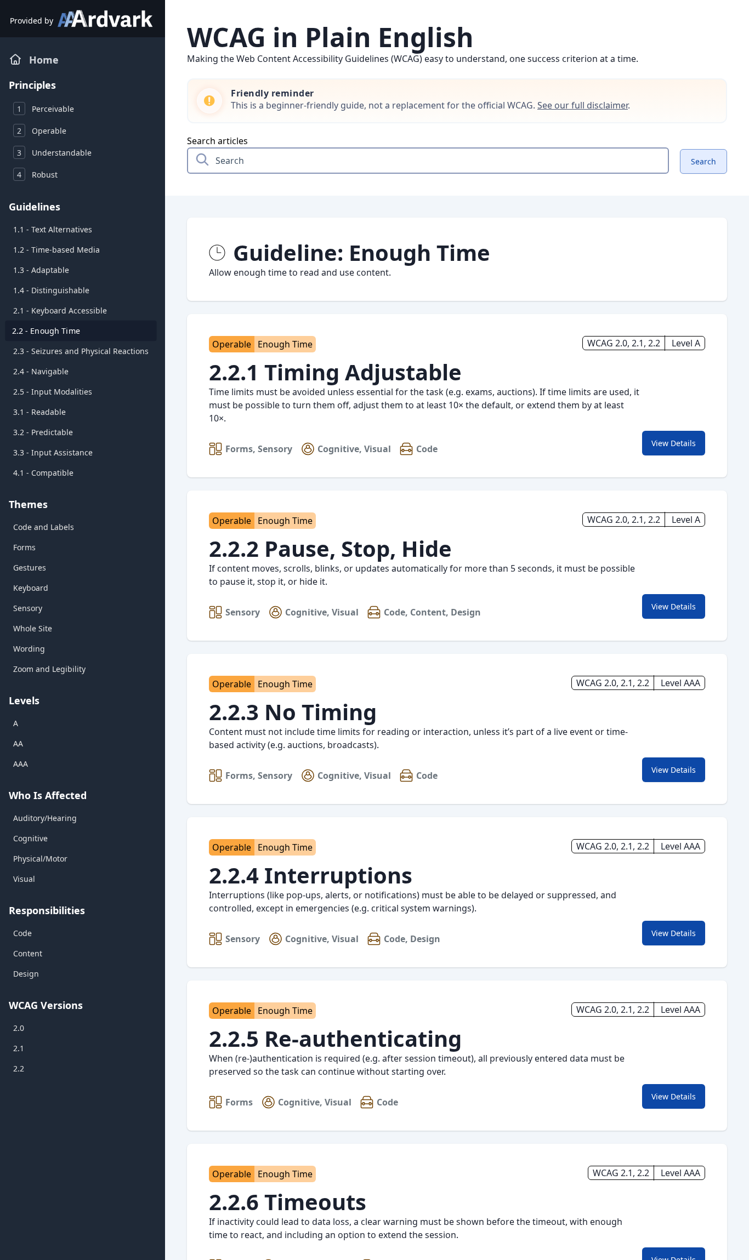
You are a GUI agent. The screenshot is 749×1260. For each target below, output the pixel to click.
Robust (37, 174)
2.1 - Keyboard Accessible (60, 310)
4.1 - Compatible (43, 472)
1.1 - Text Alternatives (52, 229)
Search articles (217, 140)
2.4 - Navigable (41, 371)
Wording (29, 648)
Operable (41, 131)
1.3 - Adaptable (41, 270)
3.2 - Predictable (43, 432)
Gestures (29, 567)
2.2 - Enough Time (46, 331)
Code (22, 933)
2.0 (18, 1028)
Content (27, 953)
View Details (678, 446)
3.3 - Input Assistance (53, 452)
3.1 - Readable (39, 412)
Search (703, 161)
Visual (24, 879)
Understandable (54, 152)
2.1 (18, 1048)
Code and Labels (43, 527)
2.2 (18, 1068)
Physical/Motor (40, 858)
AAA (20, 764)
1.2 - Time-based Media (56, 249)
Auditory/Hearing (45, 818)
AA (18, 743)
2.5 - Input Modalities (52, 391)
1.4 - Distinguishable (51, 290)
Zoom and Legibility (49, 669)
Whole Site (32, 628)
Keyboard (30, 588)
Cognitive (30, 838)
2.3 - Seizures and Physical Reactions (81, 351)
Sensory (27, 608)
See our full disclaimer (582, 105)
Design (26, 973)
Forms (24, 547)
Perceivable (45, 109)
